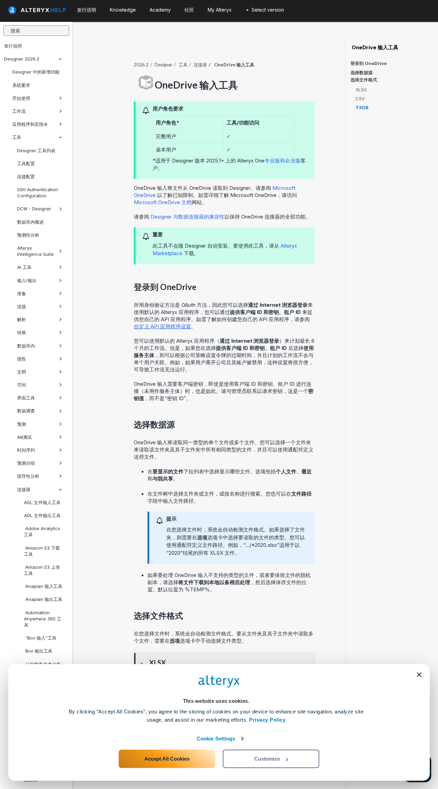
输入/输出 (27, 280)
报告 (21, 358)
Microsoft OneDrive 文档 (163, 202)
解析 (21, 319)
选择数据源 (361, 72)
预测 (21, 424)
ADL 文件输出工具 (42, 515)
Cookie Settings (216, 738)
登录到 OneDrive (368, 63)
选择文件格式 (363, 79)
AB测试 (24, 437)
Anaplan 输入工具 (43, 586)
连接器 (23, 489)
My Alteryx (220, 10)
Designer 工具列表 (36, 150)
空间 (21, 384)
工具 (16, 137)
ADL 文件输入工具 (42, 502)
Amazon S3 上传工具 (42, 570)
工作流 (19, 111)
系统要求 (21, 85)
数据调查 (26, 410)
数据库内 (26, 346)
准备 (21, 293)
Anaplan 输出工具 (43, 599)
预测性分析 (28, 235)
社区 (189, 10)
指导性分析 (28, 476)
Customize (267, 759)
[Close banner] (419, 674)
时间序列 (26, 450)
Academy (160, 10)
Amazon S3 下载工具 (42, 551)
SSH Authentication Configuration (37, 192)
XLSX (361, 89)
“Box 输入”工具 (40, 638)
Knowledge (123, 10)
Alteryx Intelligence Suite (35, 251)
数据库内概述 (30, 222)
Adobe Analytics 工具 (42, 531)
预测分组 (26, 463)
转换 (21, 332)
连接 (21, 306)
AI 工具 (24, 267)
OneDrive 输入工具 (374, 47)
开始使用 (21, 98)
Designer (163, 64)
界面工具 (26, 397)
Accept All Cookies (167, 759)
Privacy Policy (267, 720)
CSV (360, 98)
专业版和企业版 (282, 160)
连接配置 (26, 176)
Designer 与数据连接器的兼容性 (187, 216)
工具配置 (26, 163)
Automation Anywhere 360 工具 (42, 619)
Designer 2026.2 (21, 59)
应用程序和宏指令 (30, 124)
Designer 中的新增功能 (36, 72)
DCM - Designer (34, 208)
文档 (21, 371)
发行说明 (13, 46)
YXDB (362, 107)
